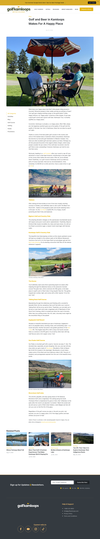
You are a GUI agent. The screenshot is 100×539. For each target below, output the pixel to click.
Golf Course (11, 122)
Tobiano (31, 200)
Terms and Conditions (70, 516)
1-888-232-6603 (69, 508)
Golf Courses (38, 9)
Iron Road (43, 209)
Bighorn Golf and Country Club (39, 216)
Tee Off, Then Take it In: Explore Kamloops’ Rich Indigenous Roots (81, 450)
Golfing (10, 125)
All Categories (12, 113)
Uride (31, 166)
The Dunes (32, 281)
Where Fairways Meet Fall (15, 450)
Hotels (48, 9)
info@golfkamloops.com (71, 511)
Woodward (49, 348)
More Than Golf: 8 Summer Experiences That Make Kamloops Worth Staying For (38, 452)
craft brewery (47, 153)
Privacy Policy (68, 513)
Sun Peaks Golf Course (37, 340)
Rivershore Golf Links (36, 393)
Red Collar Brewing (34, 242)
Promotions (11, 131)
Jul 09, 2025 (54, 454)
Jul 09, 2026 (32, 456)
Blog (76, 9)
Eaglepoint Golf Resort (36, 320)
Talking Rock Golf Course (37, 299)
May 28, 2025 (77, 454)
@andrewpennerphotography (48, 422)
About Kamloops (67, 9)
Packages (56, 9)
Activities (10, 116)
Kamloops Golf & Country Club (39, 232)
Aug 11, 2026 (9, 452)
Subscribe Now (82, 482)
